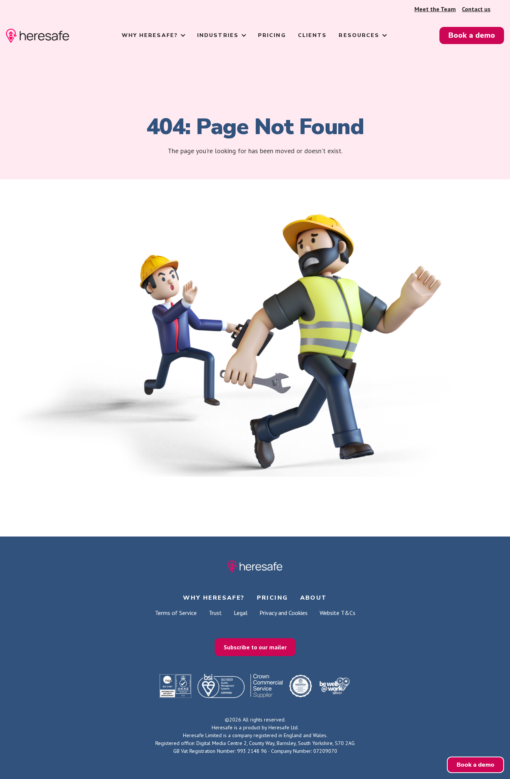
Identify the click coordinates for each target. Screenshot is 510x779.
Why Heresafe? (150, 35)
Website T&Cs (337, 612)
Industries (218, 35)
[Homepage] (37, 36)
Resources (359, 35)
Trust (215, 612)
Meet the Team (435, 9)
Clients (312, 35)
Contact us (476, 9)
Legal (241, 612)
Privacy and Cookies (283, 612)
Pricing (272, 35)
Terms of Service (176, 612)
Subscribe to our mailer (255, 647)
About (313, 598)
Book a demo (471, 35)
